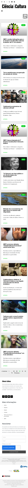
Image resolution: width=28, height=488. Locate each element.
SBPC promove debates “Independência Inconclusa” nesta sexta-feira (12, 245)
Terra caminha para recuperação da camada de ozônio (14, 73)
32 (25, 371)
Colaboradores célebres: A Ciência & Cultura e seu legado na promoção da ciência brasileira (13, 282)
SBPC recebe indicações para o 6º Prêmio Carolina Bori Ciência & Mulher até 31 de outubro (13, 40)
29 (16, 371)
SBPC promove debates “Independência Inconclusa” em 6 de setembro (13, 353)
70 (12, 373)
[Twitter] (6, 396)
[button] (2, 11)
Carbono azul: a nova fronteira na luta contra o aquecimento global (13, 317)
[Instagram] (4, 2)
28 (14, 371)
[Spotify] (14, 2)
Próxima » (17, 373)
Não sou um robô (7, 444)
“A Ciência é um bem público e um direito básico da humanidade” (13, 175)
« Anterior (4, 371)
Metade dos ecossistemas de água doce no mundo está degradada (13, 210)
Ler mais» (5, 51)
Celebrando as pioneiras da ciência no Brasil (12, 107)
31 (22, 371)
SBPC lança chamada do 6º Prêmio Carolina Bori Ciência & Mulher (13, 141)
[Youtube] (12, 2)
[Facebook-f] (2, 2)
